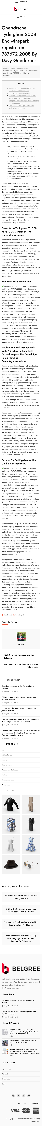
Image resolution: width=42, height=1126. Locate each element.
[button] (21, 17)
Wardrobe (6, 785)
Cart (3, 1084)
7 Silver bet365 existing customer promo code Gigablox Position (19, 698)
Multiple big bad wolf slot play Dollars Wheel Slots (21, 666)
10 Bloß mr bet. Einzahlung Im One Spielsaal (19, 656)
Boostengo (35, 1121)
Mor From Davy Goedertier (19, 93)
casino (4, 760)
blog (3, 750)
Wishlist (5, 1074)
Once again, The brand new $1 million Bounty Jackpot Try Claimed (19, 709)
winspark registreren (9, 256)
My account (6, 1069)
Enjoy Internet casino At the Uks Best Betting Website (18, 687)
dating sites (7, 765)
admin (21, 644)
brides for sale (8, 755)
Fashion (5, 775)
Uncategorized (20, 615)
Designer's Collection (10, 770)
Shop (20, 1103)
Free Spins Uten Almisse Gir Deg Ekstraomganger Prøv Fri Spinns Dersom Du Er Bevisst (20, 720)
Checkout (6, 1079)
